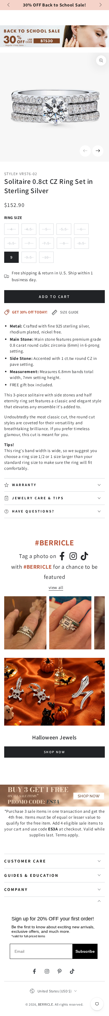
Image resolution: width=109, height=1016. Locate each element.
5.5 (66, 231)
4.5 (31, 231)
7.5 (49, 245)
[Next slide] (100, 5)
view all (56, 587)
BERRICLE (45, 1004)
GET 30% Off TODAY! (30, 312)
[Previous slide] (9, 5)
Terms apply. (67, 834)
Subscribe (85, 951)
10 (49, 259)
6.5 (14, 245)
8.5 (84, 245)
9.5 (31, 259)
